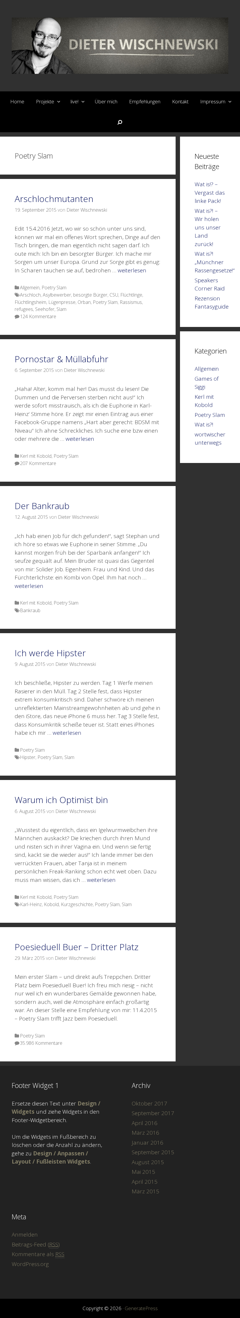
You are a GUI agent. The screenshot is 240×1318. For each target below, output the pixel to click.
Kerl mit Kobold (36, 456)
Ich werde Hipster (50, 653)
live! (74, 101)
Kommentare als (38, 1254)
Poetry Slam (54, 287)
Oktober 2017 (149, 1103)
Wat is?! (204, 424)
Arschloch (30, 295)
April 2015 (144, 1181)
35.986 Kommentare (41, 1043)
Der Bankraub (42, 506)
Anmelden (25, 1234)
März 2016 (145, 1132)
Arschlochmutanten (54, 199)
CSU (113, 295)
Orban (84, 302)
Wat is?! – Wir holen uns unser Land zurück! (208, 227)
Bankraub (30, 610)
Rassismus (131, 302)
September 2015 (153, 1152)
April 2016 (144, 1123)
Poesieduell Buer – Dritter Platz (76, 947)
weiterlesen (132, 270)
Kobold (51, 904)
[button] (59, 101)
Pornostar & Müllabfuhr (61, 359)
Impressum (212, 101)
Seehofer (44, 309)
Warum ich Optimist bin (61, 800)
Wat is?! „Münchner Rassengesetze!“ (215, 262)
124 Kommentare (38, 316)
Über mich (106, 101)
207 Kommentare (38, 463)
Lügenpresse (62, 302)
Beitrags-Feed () (36, 1244)
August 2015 (148, 1162)
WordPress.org (30, 1264)
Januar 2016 (147, 1142)
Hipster (27, 757)
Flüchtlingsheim (30, 302)
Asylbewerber (57, 295)
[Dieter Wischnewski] (120, 45)
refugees (24, 309)
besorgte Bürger (90, 295)
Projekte (45, 101)
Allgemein (30, 287)
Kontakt (180, 101)
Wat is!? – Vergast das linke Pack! (210, 192)
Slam (61, 309)
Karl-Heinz (31, 904)
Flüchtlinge (131, 295)
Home (17, 101)
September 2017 (153, 1113)
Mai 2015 (143, 1172)
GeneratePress (141, 1308)
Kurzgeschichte (77, 904)
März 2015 (145, 1191)
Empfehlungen (144, 101)
